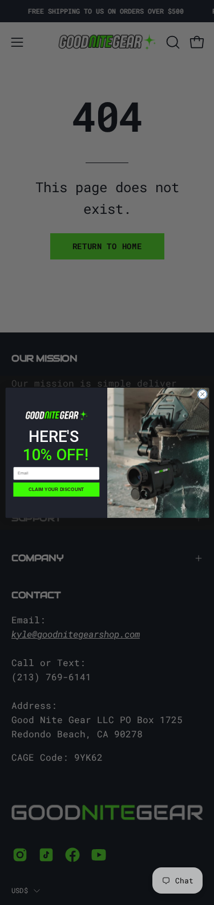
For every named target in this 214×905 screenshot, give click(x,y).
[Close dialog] (202, 394)
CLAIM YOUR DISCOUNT (56, 489)
